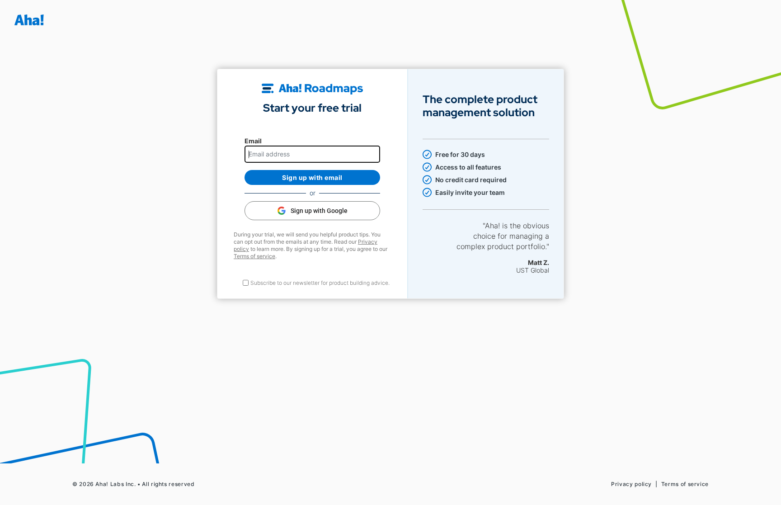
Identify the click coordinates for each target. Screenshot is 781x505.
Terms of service (254, 256)
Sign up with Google (319, 210)
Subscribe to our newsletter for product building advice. (320, 282)
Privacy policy (631, 484)
